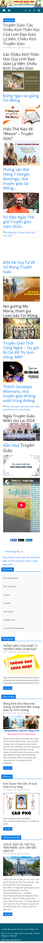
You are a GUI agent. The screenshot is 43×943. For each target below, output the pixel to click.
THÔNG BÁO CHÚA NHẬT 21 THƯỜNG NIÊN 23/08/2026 (20, 647)
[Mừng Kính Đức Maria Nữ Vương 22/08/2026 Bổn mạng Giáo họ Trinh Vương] (21, 717)
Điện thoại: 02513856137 (11, 940)
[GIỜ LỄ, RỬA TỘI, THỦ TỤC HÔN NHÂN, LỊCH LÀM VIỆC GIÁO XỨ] (21, 858)
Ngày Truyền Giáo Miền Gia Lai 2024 (19, 418)
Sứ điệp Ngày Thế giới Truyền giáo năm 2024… (18, 221)
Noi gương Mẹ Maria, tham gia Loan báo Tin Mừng (20, 311)
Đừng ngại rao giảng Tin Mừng (21, 98)
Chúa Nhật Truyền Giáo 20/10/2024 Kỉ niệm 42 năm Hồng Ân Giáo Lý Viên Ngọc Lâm (21, 561)
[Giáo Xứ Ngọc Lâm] (4, 10)
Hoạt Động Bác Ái (13, 551)
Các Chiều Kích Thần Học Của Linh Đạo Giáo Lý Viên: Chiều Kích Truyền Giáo (21, 61)
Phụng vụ (9, 20)
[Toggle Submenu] (37, 578)
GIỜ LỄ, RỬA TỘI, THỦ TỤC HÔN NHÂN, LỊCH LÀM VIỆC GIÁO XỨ (20, 848)
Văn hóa (11, 445)
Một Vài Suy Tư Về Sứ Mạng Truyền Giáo (19, 267)
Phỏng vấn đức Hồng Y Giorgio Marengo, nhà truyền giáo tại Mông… (16, 179)
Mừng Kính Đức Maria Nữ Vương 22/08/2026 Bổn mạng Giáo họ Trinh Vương (21, 707)
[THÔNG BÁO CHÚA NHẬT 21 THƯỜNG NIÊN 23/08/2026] (21, 656)
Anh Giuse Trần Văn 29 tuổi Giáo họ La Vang (20, 785)
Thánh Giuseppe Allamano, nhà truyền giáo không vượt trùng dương (19, 393)
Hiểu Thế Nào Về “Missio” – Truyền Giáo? (18, 133)
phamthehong (25, 47)
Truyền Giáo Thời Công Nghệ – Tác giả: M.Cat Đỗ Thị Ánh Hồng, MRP (21, 350)
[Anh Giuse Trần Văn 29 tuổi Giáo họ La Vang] (21, 794)
